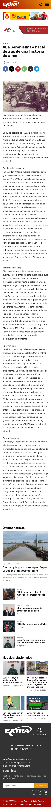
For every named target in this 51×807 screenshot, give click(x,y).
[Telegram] (36, 69)
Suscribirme (41, 786)
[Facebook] (5, 69)
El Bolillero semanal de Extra (32, 624)
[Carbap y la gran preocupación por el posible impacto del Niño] (25, 546)
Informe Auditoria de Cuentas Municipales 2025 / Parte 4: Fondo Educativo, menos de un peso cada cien (37, 682)
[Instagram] (40, 792)
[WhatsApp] (24, 69)
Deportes (20, 637)
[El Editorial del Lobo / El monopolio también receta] (9, 594)
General (6, 43)
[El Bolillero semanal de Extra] (9, 626)
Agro (4, 564)
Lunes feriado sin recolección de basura (37, 714)
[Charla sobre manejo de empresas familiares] (9, 610)
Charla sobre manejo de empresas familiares (29, 609)
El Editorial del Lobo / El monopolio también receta (31, 593)
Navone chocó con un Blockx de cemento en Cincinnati (13, 715)
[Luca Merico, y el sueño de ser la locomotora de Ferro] (9, 642)
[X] (11, 69)
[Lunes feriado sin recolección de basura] (37, 703)
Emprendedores (23, 605)
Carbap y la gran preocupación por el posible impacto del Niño (25, 569)
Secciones (20, 589)
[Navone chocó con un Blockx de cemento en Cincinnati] (13, 703)
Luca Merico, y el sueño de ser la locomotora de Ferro (31, 641)
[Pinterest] (18, 69)
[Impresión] (30, 69)
